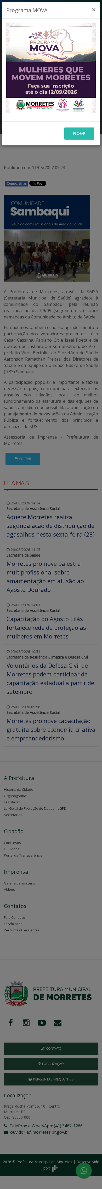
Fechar (79, 133)
